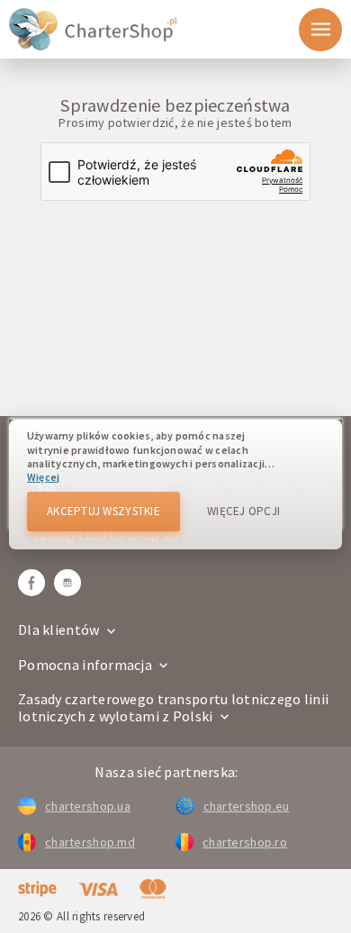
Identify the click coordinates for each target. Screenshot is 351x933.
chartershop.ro (244, 842)
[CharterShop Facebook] (31, 582)
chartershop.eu (246, 806)
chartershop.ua (87, 806)
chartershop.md (90, 842)
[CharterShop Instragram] (67, 582)
